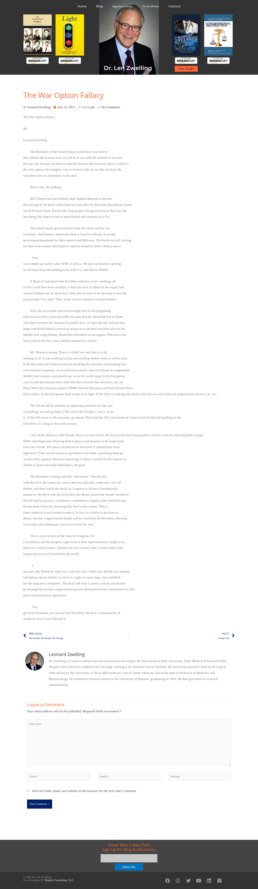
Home (82, 6)
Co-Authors (150, 6)
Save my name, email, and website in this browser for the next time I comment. (84, 791)
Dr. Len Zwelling (128, 67)
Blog (99, 6)
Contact (174, 6)
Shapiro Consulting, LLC (59, 880)
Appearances (122, 6)
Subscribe (129, 867)
